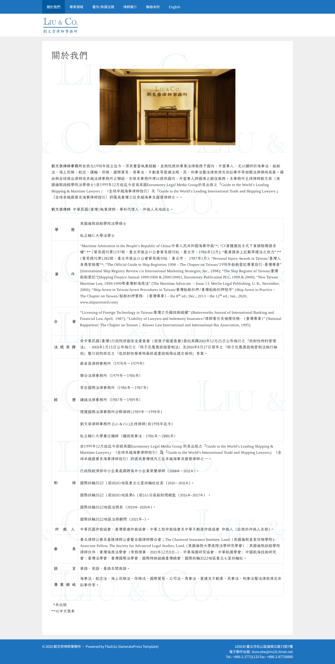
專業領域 (76, 6)
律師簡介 (130, 6)
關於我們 (53, 6)
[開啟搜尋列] (286, 7)
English (174, 6)
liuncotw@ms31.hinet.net (272, 651)
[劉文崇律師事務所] (60, 24)
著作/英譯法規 (103, 6)
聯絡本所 (153, 6)
